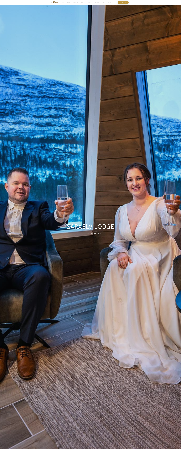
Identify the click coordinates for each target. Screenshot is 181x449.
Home (63, 2)
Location (83, 2)
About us (75, 2)
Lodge (68, 2)
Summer (97, 2)
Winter (90, 2)
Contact (110, 2)
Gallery (103, 2)
